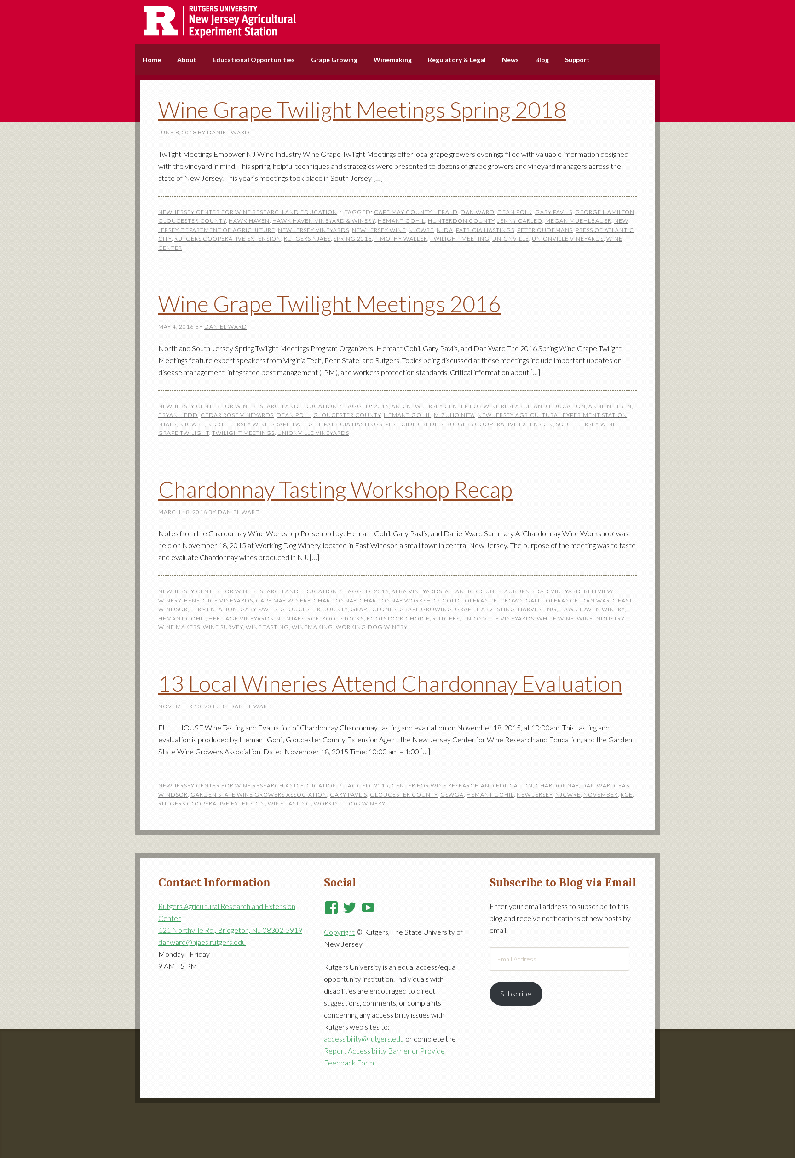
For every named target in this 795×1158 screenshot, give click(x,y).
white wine (555, 618)
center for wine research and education (462, 785)
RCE (313, 618)
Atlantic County (473, 591)
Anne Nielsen (610, 406)
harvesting (537, 609)
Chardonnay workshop (399, 600)
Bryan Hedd (178, 414)
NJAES (167, 424)
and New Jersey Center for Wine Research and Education (489, 406)
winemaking (312, 627)
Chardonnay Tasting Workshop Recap (335, 489)
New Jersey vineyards (313, 229)
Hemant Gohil (401, 220)
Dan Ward (478, 211)
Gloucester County (192, 220)
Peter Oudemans (545, 229)
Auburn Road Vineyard (542, 591)
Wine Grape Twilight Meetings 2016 (329, 303)
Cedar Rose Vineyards (237, 414)
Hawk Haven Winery (592, 609)
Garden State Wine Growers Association (258, 794)
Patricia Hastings (485, 229)
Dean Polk (514, 211)
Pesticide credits (414, 424)
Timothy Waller (400, 238)
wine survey (223, 627)
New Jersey (535, 794)
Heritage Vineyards (240, 618)
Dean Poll (294, 414)
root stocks (343, 618)
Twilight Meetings (243, 432)
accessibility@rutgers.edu (364, 1038)
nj (279, 618)
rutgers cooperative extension (227, 238)
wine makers (179, 627)
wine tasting (267, 627)
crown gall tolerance (539, 600)
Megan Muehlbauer (578, 220)
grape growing (425, 609)
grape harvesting (485, 609)
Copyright (339, 931)
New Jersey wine (379, 229)
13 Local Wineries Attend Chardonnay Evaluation (390, 683)
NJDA (445, 229)
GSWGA (452, 794)
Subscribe (515, 993)
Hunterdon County (461, 220)
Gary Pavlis (553, 211)
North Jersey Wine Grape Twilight (264, 424)
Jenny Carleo (519, 220)
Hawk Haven (249, 220)
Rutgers (446, 618)
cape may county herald (416, 211)
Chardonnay (335, 600)
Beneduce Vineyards (218, 600)
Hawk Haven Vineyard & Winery (323, 220)
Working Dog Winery (372, 627)
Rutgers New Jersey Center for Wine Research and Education (397, 22)
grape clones (374, 609)
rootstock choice (398, 618)
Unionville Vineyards (568, 238)
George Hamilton (604, 211)
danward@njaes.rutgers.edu (202, 942)
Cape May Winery (283, 600)
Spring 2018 (353, 238)
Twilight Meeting (460, 238)
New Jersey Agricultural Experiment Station (552, 414)
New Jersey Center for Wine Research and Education (247, 211)
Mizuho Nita (454, 414)
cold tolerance (469, 600)
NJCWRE (421, 229)
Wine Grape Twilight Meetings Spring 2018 (362, 109)
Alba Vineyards (417, 591)
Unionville (510, 238)
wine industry (600, 618)
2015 (381, 785)
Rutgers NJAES (307, 238)
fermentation (213, 609)
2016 (381, 406)
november (600, 794)
